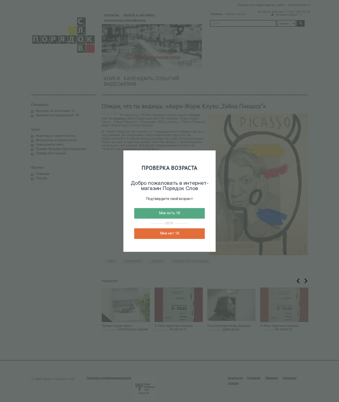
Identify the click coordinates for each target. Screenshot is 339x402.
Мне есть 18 (169, 213)
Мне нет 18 (169, 233)
